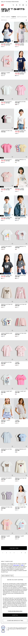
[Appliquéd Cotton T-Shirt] (21, 90)
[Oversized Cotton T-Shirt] (7, 437)
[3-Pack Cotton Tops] (21, 321)
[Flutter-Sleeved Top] (7, 90)
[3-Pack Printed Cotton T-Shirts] (21, 437)
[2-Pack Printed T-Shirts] (21, 234)
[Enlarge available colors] (16, 162)
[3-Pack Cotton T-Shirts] (7, 119)
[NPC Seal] (3, 629)
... (17, 552)
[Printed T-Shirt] (21, 32)
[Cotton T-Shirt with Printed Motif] (7, 32)
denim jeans (16, 565)
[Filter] (26, 20)
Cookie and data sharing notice (15, 611)
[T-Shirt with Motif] (7, 234)
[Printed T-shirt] (7, 408)
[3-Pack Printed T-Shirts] (21, 148)
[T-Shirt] (21, 350)
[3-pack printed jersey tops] (21, 205)
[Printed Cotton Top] (7, 292)
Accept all (15, 615)
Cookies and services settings (15, 620)
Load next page (14, 548)
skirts (22, 565)
